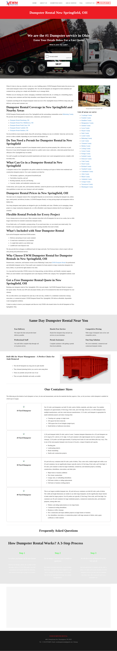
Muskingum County (87, 187)
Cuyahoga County (86, 115)
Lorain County (85, 136)
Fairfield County (86, 156)
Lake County (85, 141)
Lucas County (85, 128)
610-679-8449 (104, 3)
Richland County (86, 166)
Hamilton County (86, 120)
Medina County (85, 146)
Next (58, 64)
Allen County (85, 174)
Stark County (85, 133)
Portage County (85, 153)
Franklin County (86, 118)
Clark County (85, 161)
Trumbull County (86, 169)
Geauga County (85, 181)
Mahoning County (86, 138)
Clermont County (86, 143)
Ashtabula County (86, 179)
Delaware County (86, 159)
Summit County (85, 125)
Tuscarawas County (87, 184)
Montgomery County (87, 123)
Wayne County (85, 130)
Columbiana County (87, 171)
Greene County (85, 151)
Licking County (85, 148)
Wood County (85, 164)
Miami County (85, 176)
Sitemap (75, 642)
